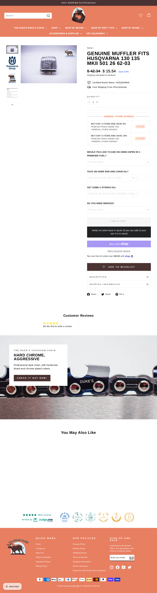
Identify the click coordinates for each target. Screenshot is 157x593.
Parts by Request (43, 557)
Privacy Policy (79, 544)
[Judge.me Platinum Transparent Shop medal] (77, 517)
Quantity (93, 97)
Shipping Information (82, 562)
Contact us (40, 548)
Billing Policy (41, 566)
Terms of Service (80, 557)
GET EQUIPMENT (96, 33)
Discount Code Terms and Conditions (89, 570)
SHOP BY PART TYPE (103, 28)
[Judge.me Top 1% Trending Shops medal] (129, 517)
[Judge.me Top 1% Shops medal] (116, 517)
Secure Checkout (80, 566)
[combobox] (28, 16)
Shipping (91, 75)
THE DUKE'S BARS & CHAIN (29, 28)
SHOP (54, 28)
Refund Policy (79, 548)
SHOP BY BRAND (74, 28)
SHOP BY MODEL (131, 28)
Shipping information (105, 284)
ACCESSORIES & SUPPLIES (64, 33)
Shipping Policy (80, 553)
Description (98, 277)
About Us (40, 553)
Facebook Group (43, 562)
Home (89, 48)
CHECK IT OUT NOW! (32, 378)
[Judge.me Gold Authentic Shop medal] (103, 517)
